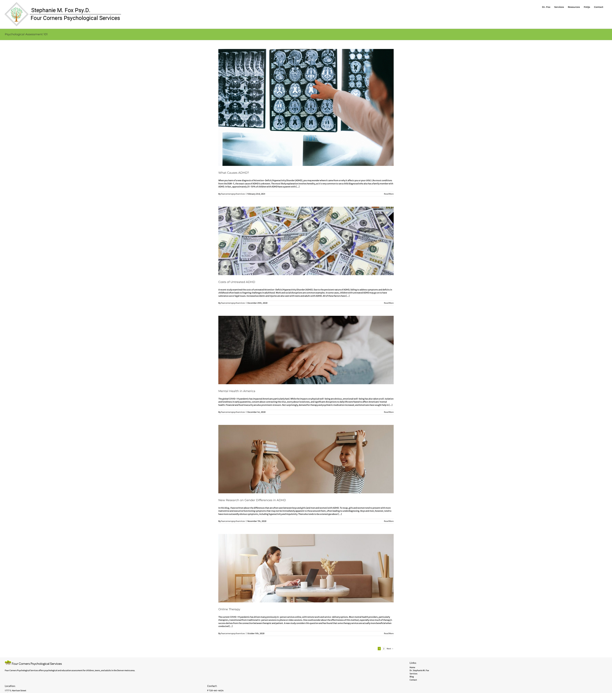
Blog (412, 676)
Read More (389, 194)
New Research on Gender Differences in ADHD (252, 500)
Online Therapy (229, 609)
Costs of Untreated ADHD (236, 282)
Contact (413, 680)
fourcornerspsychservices (233, 194)
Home (412, 667)
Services (413, 673)
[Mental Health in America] (306, 350)
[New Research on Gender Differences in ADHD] (306, 459)
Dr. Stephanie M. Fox (419, 670)
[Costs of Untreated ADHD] (306, 241)
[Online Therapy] (306, 568)
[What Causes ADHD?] (306, 107)
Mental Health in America (236, 391)
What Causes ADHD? (233, 172)
